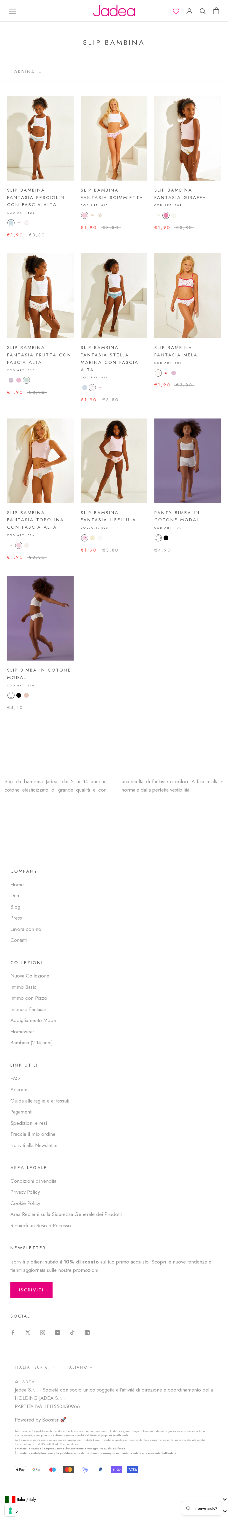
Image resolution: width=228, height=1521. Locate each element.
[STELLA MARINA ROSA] (92, 387)
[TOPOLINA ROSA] (18, 545)
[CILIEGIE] (11, 380)
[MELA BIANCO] (158, 373)
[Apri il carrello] (216, 10)
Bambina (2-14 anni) (31, 1042)
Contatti (18, 940)
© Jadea (25, 1382)
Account (19, 1089)
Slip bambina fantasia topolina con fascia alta (35, 520)
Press (16, 917)
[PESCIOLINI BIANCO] (26, 222)
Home (17, 884)
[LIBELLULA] (84, 538)
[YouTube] (57, 1332)
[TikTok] (72, 1332)
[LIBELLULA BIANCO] (100, 538)
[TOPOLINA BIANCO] (26, 545)
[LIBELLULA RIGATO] (92, 538)
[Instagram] (42, 1332)
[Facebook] (12, 1332)
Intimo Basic (23, 987)
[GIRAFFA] (158, 215)
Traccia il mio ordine (33, 1134)
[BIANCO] (158, 538)
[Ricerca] (203, 11)
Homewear (22, 1031)
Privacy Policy (25, 1191)
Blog (15, 906)
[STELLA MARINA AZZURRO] (84, 387)
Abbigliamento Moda (33, 1020)
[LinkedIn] (87, 1332)
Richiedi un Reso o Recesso (40, 1225)
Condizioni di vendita (33, 1180)
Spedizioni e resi (28, 1123)
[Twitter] (27, 1332)
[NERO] (166, 538)
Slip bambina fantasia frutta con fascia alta (39, 355)
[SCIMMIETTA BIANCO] (100, 215)
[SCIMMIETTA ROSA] (84, 215)
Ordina (25, 72)
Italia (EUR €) (32, 1367)
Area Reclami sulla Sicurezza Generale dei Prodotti (66, 1214)
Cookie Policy (25, 1203)
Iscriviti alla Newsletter (34, 1145)
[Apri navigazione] (12, 11)
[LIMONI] (26, 380)
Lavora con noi (26, 929)
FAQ (15, 1078)
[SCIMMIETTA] (92, 215)
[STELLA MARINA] (100, 387)
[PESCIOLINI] (18, 222)
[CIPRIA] (26, 695)
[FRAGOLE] (18, 380)
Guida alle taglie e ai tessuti (39, 1100)
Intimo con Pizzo (28, 998)
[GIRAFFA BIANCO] (173, 215)
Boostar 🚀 (54, 1419)
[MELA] (166, 373)
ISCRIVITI (31, 1290)
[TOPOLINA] (11, 545)
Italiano (76, 1367)
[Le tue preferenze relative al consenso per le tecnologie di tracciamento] (10, 1510)
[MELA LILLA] (173, 373)
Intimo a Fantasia (28, 1009)
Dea (14, 895)
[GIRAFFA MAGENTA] (166, 215)
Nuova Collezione (29, 975)
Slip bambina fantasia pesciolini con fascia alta (36, 197)
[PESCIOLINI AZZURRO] (11, 222)
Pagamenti (21, 1111)
